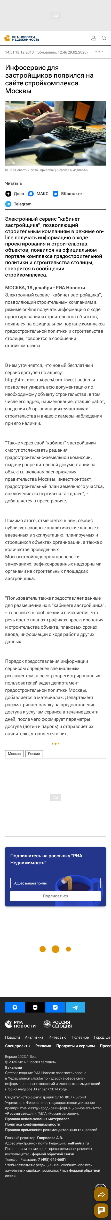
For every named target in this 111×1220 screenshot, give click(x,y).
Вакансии (13, 1067)
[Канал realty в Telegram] (75, 1007)
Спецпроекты (17, 1046)
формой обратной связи (53, 1154)
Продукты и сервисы (75, 1046)
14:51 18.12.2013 (19, 52)
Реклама (43, 1046)
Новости (12, 1037)
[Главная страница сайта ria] (6, 38)
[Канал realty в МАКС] (15, 1007)
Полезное (80, 1037)
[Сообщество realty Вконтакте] (55, 1007)
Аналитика (34, 1037)
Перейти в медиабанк (72, 170)
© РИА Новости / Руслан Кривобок (29, 170)
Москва (14, 754)
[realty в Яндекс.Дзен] (35, 1007)
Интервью (58, 1037)
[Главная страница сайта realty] (31, 38)
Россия (34, 754)
